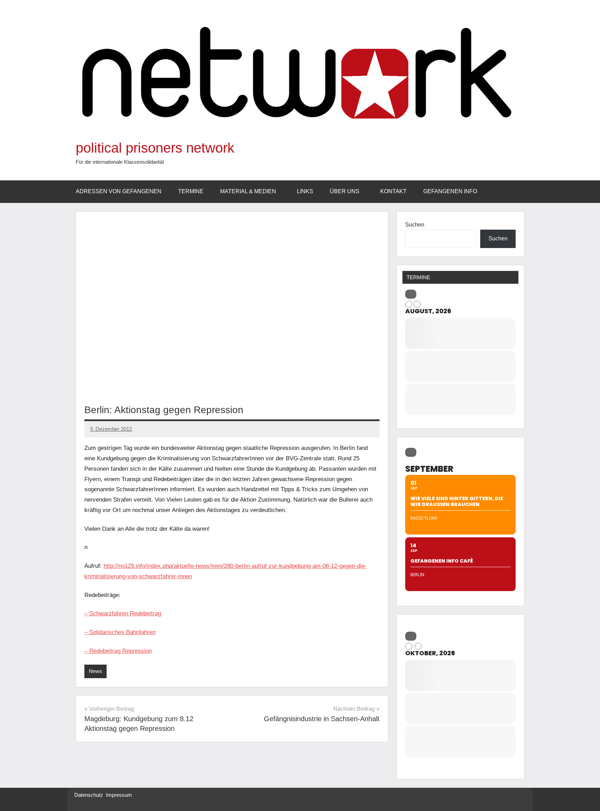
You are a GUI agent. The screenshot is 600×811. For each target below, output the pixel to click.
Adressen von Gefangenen (118, 191)
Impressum (119, 795)
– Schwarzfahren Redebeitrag (122, 613)
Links (305, 191)
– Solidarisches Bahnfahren (120, 632)
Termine (190, 191)
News (95, 671)
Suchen (414, 225)
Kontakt (393, 191)
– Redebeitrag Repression (118, 651)
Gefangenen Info (450, 191)
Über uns (344, 191)
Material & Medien (248, 191)
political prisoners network (155, 147)
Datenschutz (88, 795)
